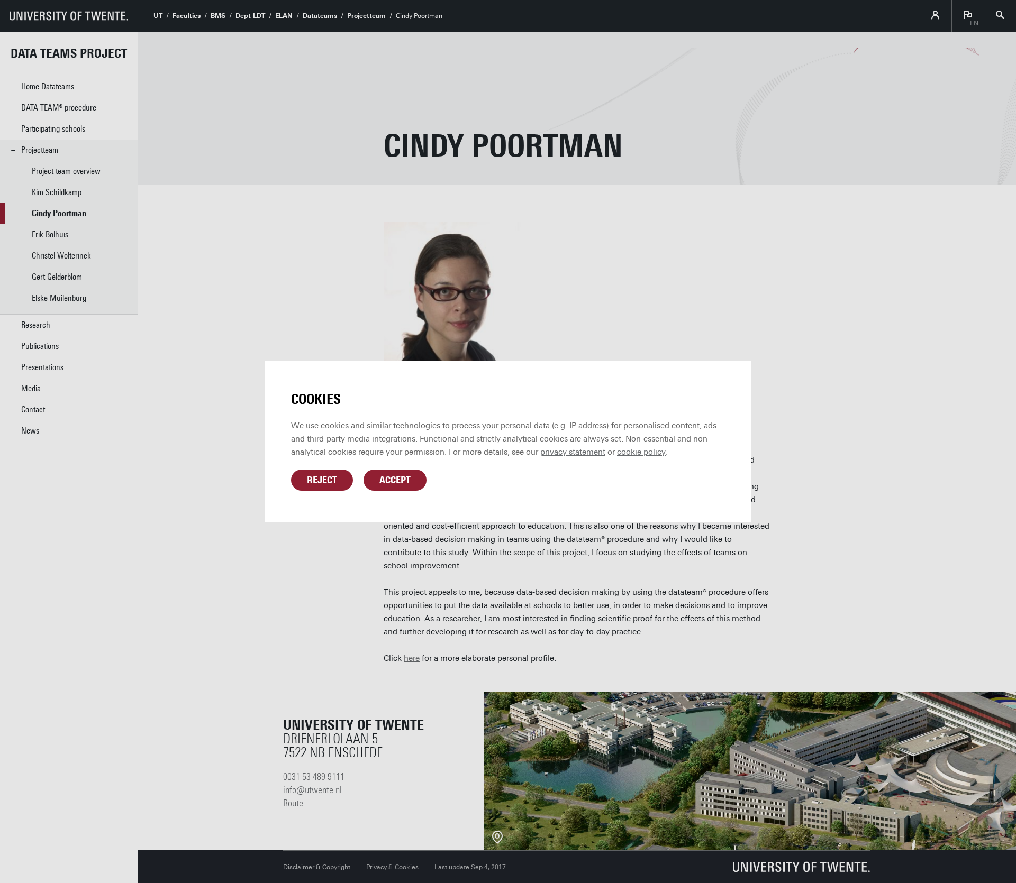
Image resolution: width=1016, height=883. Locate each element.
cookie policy (641, 452)
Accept (395, 480)
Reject (322, 480)
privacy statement (572, 452)
